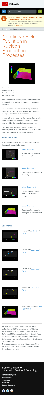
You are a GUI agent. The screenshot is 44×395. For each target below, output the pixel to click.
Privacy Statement (8, 385)
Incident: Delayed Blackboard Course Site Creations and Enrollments (25, 18)
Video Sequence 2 (29, 168)
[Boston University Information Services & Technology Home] (18, 4)
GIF (37, 231)
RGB (24, 233)
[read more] (19, 25)
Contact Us (6, 380)
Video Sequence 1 (29, 149)
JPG (32, 231)
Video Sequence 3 (29, 187)
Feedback (5, 382)
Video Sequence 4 (29, 206)
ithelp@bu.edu (7, 377)
